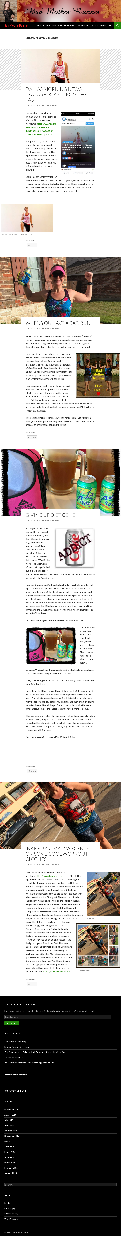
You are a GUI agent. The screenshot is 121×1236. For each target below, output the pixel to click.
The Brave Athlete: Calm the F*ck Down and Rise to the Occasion (34, 1052)
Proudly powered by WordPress (17, 1232)
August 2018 (10, 1114)
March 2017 (9, 1152)
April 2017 (9, 1146)
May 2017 (8, 1141)
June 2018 (9, 1125)
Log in (7, 1203)
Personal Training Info (102, 25)
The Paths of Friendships (16, 1041)
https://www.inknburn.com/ (50, 875)
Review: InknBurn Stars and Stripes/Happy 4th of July (29, 1062)
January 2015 (10, 1173)
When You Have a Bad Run (58, 323)
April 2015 (9, 1157)
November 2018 (11, 1109)
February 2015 (11, 1168)
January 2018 (10, 1130)
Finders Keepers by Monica (16, 1047)
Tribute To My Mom (13, 1057)
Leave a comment (52, 105)
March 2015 (9, 1162)
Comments (11, 1213)
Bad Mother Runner (16, 25)
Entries (9, 1208)
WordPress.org (11, 1219)
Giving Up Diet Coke (50, 515)
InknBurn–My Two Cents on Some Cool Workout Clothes (57, 853)
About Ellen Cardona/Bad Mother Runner (55, 25)
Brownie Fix (83, 25)
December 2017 (11, 1136)
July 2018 (8, 1120)
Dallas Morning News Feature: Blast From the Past (56, 94)
